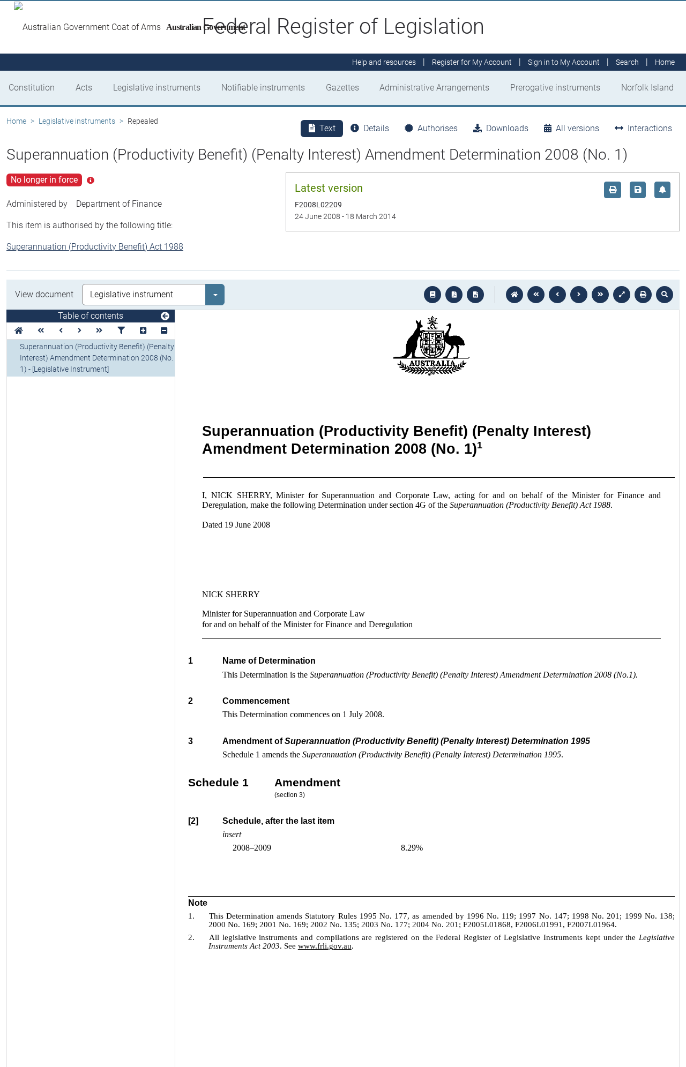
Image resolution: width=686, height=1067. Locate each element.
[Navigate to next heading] (79, 330)
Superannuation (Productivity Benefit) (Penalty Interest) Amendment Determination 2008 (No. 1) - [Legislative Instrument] (97, 357)
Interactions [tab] (650, 128)
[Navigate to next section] (578, 294)
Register (472, 62)
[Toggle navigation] (165, 317)
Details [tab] (376, 128)
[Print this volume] (643, 294)
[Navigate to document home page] (19, 330)
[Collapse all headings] (164, 330)
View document (44, 294)
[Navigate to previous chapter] (536, 294)
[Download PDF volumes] (454, 294)
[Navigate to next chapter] (600, 294)
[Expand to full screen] (621, 294)
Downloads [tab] (507, 128)
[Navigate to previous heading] (61, 330)
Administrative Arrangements (434, 87)
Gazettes (342, 87)
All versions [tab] (577, 128)
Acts (84, 87)
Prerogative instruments (555, 87)
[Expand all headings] (143, 330)
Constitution (32, 87)
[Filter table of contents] (121, 330)
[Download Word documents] (475, 294)
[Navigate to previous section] (557, 294)
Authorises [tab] (437, 128)
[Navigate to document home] (514, 294)
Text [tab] (327, 128)
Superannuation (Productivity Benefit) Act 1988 (94, 247)
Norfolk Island (647, 87)
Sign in (564, 62)
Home (16, 121)
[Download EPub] (432, 294)
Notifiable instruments (263, 87)
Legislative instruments (156, 87)
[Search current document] (664, 294)
